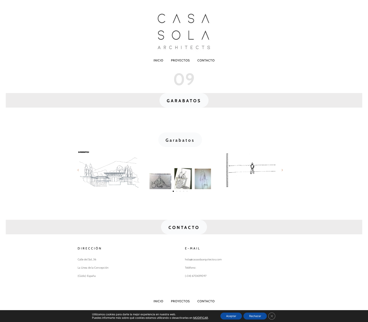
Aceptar (231, 316)
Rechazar (255, 316)
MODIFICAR (200, 317)
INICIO (158, 60)
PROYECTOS (180, 60)
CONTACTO (206, 60)
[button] (184, 100)
